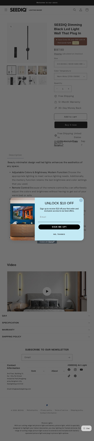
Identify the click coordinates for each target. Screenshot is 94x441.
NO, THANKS (59, 234)
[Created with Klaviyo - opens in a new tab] (47, 241)
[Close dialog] (81, 200)
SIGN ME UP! (59, 227)
